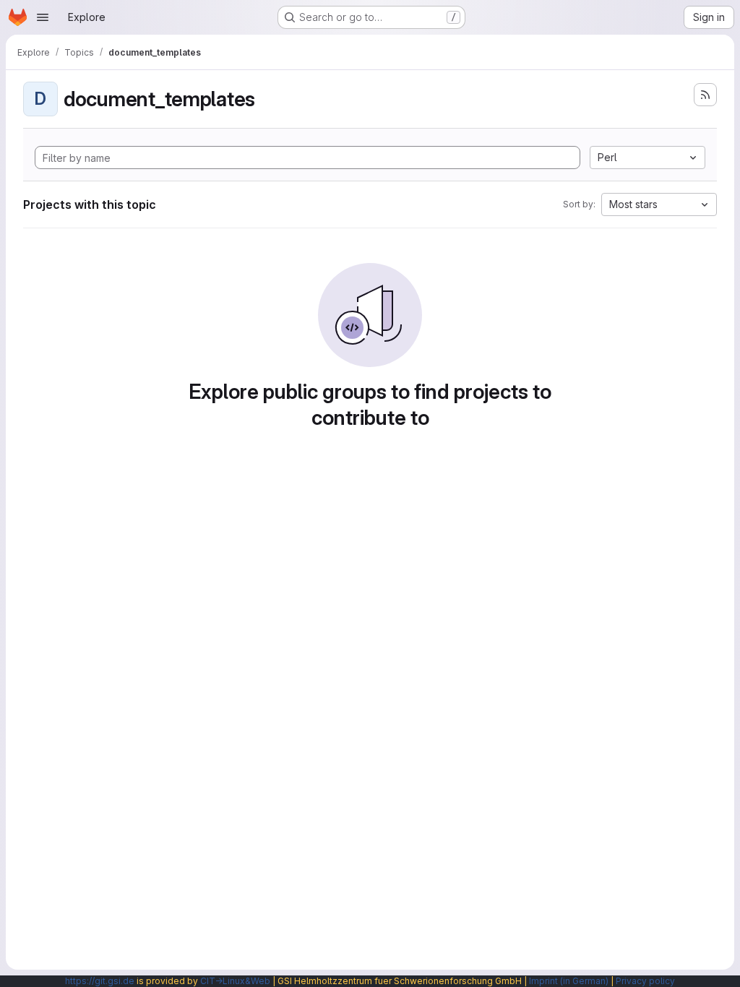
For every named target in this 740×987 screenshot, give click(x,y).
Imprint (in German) (568, 980)
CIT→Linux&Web (235, 980)
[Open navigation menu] (42, 17)
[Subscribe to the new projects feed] (705, 94)
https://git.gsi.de (99, 980)
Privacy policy (645, 980)
